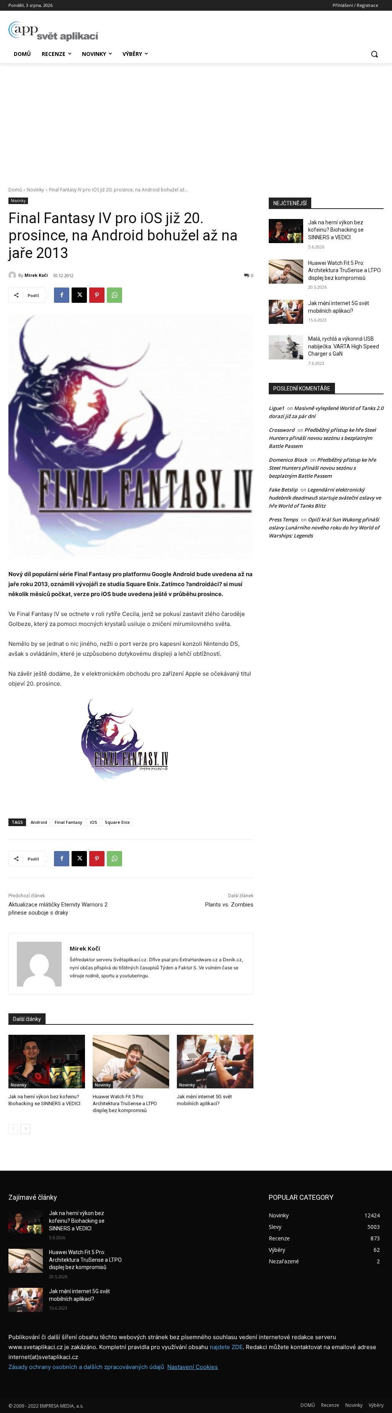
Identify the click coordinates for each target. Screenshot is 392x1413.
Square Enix (117, 822)
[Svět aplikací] (53, 31)
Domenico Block (288, 459)
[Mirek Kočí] (13, 275)
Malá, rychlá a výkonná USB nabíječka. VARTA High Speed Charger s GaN (343, 346)
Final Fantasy (68, 822)
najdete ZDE (226, 1347)
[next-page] (25, 1129)
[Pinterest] (97, 295)
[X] (79, 295)
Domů (15, 189)
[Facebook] (61, 295)
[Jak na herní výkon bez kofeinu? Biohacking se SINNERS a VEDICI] (46, 1061)
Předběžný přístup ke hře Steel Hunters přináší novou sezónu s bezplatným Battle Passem (322, 437)
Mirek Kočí (36, 275)
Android (39, 822)
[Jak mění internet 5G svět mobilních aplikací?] (215, 1061)
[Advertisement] (196, 120)
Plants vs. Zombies (229, 904)
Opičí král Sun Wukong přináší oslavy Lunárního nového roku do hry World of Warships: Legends (324, 527)
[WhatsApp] (114, 295)
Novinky (35, 189)
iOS (93, 822)
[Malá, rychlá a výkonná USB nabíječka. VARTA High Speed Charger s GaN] (286, 347)
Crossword (281, 429)
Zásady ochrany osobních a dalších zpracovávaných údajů (86, 1367)
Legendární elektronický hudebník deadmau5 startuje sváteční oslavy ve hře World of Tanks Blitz (325, 497)
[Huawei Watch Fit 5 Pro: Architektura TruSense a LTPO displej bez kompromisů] (131, 1061)
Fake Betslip (283, 489)
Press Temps (283, 519)
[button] (374, 54)
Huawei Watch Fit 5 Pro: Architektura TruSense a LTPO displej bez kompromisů (125, 1103)
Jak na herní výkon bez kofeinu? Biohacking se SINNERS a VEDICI (336, 229)
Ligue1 (276, 408)
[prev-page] (13, 1129)
